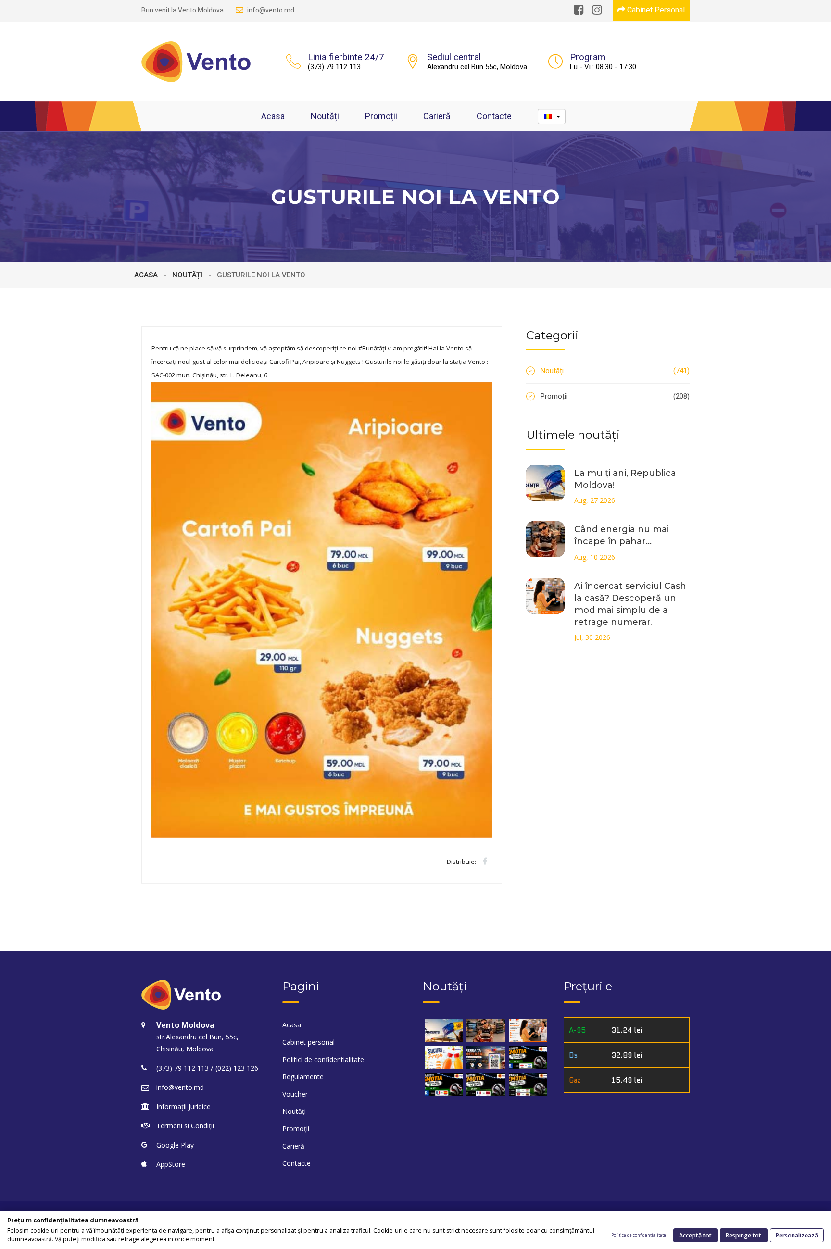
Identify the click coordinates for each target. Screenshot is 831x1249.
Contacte (494, 116)
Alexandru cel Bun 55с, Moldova (477, 66)
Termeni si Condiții (185, 1125)
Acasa (273, 116)
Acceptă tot (695, 1235)
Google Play (175, 1144)
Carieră (437, 116)
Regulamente (303, 1076)
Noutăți (325, 116)
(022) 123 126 (236, 1068)
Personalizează (797, 1235)
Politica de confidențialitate (638, 1235)
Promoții (381, 116)
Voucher (295, 1094)
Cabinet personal (308, 1042)
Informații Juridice (183, 1106)
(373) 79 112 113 (334, 66)
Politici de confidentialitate (323, 1059)
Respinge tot (743, 1235)
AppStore (170, 1164)
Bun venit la (182, 10)
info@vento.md (270, 10)
